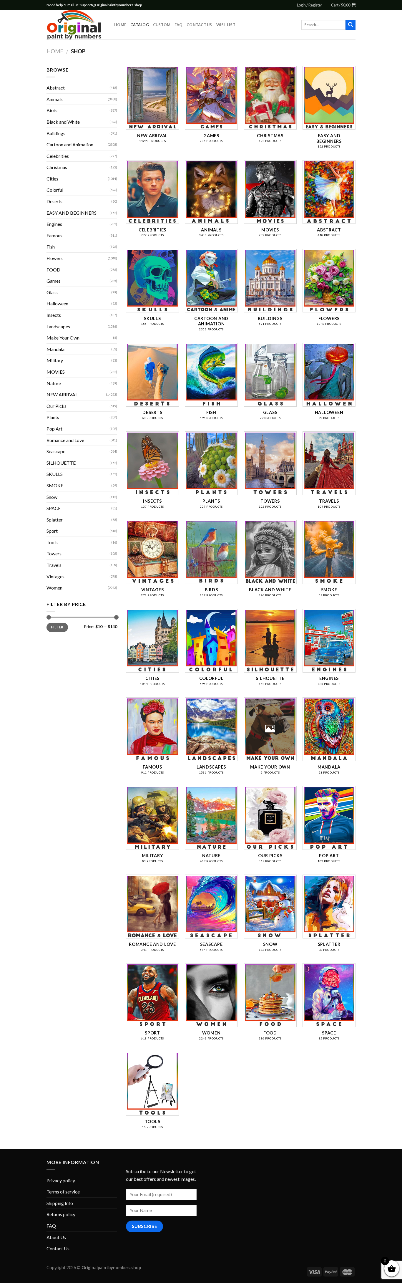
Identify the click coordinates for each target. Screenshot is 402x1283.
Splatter (54, 519)
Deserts (54, 201)
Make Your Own (62, 337)
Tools (52, 542)
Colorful (54, 190)
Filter (57, 627)
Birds (51, 110)
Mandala (55, 349)
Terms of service (63, 1191)
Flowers (54, 258)
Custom (162, 24)
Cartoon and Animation (69, 144)
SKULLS (54, 474)
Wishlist (225, 24)
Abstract (55, 87)
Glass (52, 292)
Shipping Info (59, 1203)
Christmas (56, 167)
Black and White (63, 122)
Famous (54, 235)
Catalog (139, 24)
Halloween (57, 303)
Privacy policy (60, 1180)
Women (54, 587)
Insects (53, 315)
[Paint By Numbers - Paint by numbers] (75, 24)
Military (54, 360)
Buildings (55, 133)
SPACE (53, 508)
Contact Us (199, 24)
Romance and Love (65, 440)
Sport (52, 531)
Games (53, 281)
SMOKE (54, 485)
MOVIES (55, 372)
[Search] (350, 25)
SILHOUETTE (61, 463)
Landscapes (58, 326)
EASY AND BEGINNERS (71, 213)
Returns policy (60, 1214)
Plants (52, 417)
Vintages (55, 576)
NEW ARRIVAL (62, 394)
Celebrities (57, 156)
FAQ (178, 24)
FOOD (53, 269)
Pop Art (54, 428)
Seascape (55, 451)
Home (120, 24)
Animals (54, 99)
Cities (52, 178)
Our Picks (56, 406)
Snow (51, 497)
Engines (54, 224)
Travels (54, 565)
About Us (56, 1237)
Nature (53, 383)
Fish (50, 246)
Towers (54, 553)
